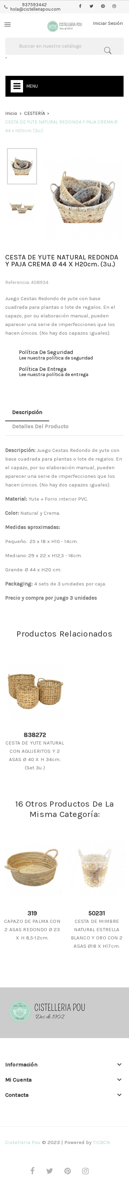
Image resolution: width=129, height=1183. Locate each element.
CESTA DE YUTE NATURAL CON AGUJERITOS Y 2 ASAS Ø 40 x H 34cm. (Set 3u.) (35, 755)
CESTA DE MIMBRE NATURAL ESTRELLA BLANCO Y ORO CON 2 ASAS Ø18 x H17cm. (97, 933)
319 (32, 913)
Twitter (91, 6)
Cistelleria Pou (23, 1142)
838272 (35, 735)
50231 (96, 913)
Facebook (80, 6)
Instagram (114, 6)
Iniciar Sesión (108, 23)
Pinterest (103, 6)
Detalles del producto (40, 426)
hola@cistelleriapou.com (35, 9)
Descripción (27, 412)
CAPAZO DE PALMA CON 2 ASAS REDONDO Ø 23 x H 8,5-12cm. (32, 929)
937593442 (34, 4)
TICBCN (101, 1142)
